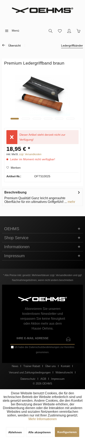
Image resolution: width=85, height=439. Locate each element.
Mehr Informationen (42, 419)
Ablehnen (15, 432)
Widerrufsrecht (64, 372)
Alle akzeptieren (39, 432)
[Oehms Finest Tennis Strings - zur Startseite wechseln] (42, 10)
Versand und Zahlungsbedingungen (30, 372)
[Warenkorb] (78, 30)
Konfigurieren (67, 432)
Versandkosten (64, 275)
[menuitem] (11, 30)
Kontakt (65, 366)
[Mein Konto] (69, 30)
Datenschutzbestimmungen (44, 347)
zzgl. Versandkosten (30, 154)
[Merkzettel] (59, 30)
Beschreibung (15, 192)
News (15, 366)
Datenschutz (27, 378)
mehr (71, 202)
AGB (43, 378)
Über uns (50, 366)
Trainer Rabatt (31, 366)
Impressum (58, 378)
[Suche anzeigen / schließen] (50, 30)
